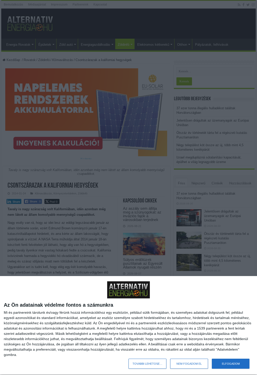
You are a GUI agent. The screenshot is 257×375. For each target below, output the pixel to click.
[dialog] (128, 325)
